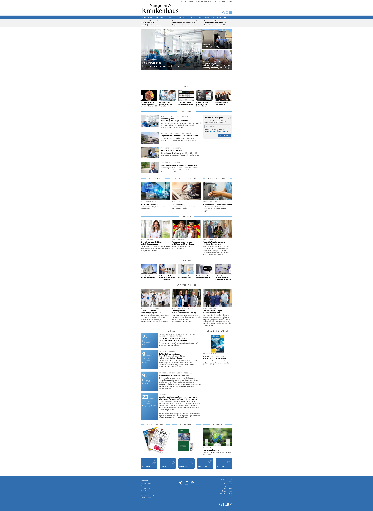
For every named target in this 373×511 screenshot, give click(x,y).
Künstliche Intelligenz (149, 204)
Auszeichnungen (153, 308)
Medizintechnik (206, 17)
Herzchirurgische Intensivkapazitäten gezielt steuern (162, 64)
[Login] (227, 12)
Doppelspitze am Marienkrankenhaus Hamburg (184, 312)
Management (146, 17)
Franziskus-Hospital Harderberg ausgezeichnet (151, 312)
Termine (171, 331)
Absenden (224, 136)
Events (229, 2)
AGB (230, 496)
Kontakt (228, 484)
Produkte (199, 2)
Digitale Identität (178, 204)
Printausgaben (210, 2)
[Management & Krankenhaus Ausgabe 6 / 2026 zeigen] (159, 440)
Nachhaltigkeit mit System (213, 47)
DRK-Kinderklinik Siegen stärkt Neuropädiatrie (212, 312)
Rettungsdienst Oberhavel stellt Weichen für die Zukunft (183, 243)
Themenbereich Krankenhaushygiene (217, 204)
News (181, 2)
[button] (140, 97)
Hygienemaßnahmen (211, 450)
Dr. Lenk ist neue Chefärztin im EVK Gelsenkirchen (152, 243)
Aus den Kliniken (185, 308)
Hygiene (183, 17)
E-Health (171, 17)
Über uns (227, 489)
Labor (192, 17)
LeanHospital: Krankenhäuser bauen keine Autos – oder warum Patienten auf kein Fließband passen (178, 398)
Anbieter (221, 2)
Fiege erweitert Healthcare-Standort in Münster (213, 66)
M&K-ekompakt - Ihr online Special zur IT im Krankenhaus (215, 357)
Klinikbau (222, 17)
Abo (230, 481)
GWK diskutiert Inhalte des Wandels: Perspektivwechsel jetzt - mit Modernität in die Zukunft (172, 356)
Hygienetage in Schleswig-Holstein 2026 (174, 375)
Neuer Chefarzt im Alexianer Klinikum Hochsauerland (214, 243)
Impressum (227, 491)
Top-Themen (189, 2)
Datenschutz (226, 493)
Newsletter (226, 479)
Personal (159, 17)
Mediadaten (226, 486)
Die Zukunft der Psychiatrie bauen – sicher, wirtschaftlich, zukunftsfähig (173, 339)
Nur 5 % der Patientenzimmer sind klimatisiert (179, 165)
